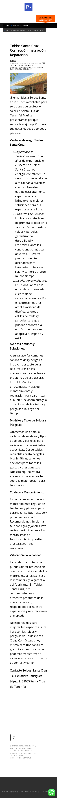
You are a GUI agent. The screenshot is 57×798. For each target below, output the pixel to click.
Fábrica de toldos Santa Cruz (21, 748)
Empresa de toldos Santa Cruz (21, 65)
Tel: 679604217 (45, 17)
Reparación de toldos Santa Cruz (23, 67)
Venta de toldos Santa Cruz (20, 758)
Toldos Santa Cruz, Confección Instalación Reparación (28, 50)
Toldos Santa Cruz (26, 69)
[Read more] (14, 740)
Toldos (13, 61)
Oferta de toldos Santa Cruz (21, 751)
